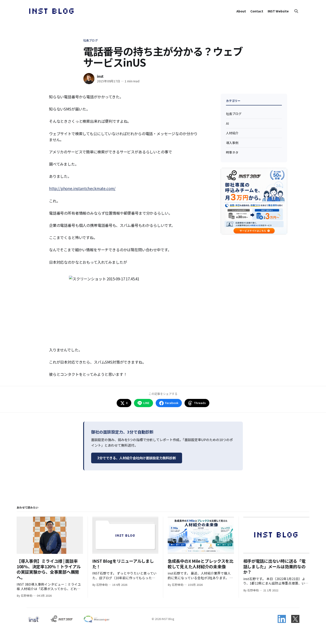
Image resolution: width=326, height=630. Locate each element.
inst (100, 76)
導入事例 (232, 143)
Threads (200, 403)
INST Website (278, 11)
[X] (295, 619)
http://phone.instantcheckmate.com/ (82, 188)
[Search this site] (296, 11)
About (241, 11)
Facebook (171, 403)
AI (227, 123)
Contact (256, 11)
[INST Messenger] (96, 619)
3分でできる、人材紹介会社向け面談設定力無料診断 (136, 458)
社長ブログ (90, 40)
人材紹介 (232, 133)
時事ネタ (232, 152)
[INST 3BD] (61, 619)
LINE (146, 403)
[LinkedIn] (282, 619)
